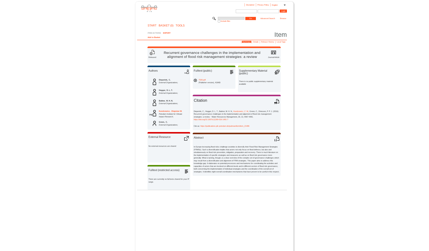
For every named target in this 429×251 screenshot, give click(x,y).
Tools (180, 25)
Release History (267, 42)
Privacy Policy (263, 5)
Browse (283, 18)
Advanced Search (267, 18)
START (152, 25)
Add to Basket (154, 37)
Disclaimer (250, 5)
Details (256, 42)
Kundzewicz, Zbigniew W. (170, 111)
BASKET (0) (166, 25)
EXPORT (167, 33)
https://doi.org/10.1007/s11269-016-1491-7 (211, 119)
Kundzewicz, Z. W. (241, 111)
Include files (225, 21)
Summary (247, 42)
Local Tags (281, 42)
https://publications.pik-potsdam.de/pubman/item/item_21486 (224, 126)
